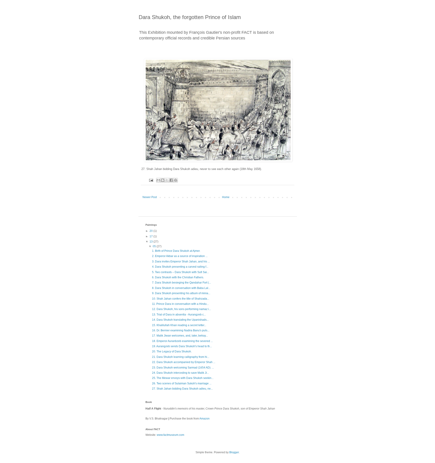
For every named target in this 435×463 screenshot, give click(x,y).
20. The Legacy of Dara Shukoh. (172, 351)
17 (151, 236)
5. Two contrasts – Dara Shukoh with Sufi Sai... (180, 272)
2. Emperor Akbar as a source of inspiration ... (180, 256)
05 (155, 246)
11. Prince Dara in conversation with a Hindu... (180, 303)
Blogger (234, 452)
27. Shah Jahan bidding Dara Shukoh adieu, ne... (182, 388)
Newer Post (150, 197)
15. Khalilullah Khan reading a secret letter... (179, 325)
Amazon (204, 418)
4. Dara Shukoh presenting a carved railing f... (180, 266)
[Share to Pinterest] (175, 180)
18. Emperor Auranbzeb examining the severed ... (182, 341)
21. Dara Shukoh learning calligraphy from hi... (180, 357)
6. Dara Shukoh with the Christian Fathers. (178, 277)
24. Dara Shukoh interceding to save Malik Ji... (180, 372)
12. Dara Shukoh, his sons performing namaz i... (181, 309)
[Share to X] (167, 180)
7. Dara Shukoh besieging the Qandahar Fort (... (181, 282)
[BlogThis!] (162, 180)
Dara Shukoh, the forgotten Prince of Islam (190, 17)
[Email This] (158, 180)
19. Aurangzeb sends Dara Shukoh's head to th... (182, 346)
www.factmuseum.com (170, 434)
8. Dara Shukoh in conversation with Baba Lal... (181, 288)
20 (151, 231)
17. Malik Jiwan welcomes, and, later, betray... (180, 335)
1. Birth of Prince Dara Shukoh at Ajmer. (176, 250)
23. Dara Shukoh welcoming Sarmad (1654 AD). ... (183, 367)
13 (151, 241)
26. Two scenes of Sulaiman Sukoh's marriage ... (181, 383)
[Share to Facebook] (171, 180)
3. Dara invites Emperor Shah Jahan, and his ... (181, 261)
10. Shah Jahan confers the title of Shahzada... (180, 298)
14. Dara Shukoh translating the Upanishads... (180, 319)
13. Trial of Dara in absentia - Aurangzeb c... (179, 314)
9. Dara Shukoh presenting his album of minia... (181, 293)
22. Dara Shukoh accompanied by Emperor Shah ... (183, 362)
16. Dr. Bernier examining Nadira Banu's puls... (180, 330)
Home (226, 197)
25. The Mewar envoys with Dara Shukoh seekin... (182, 378)
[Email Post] (151, 180)
